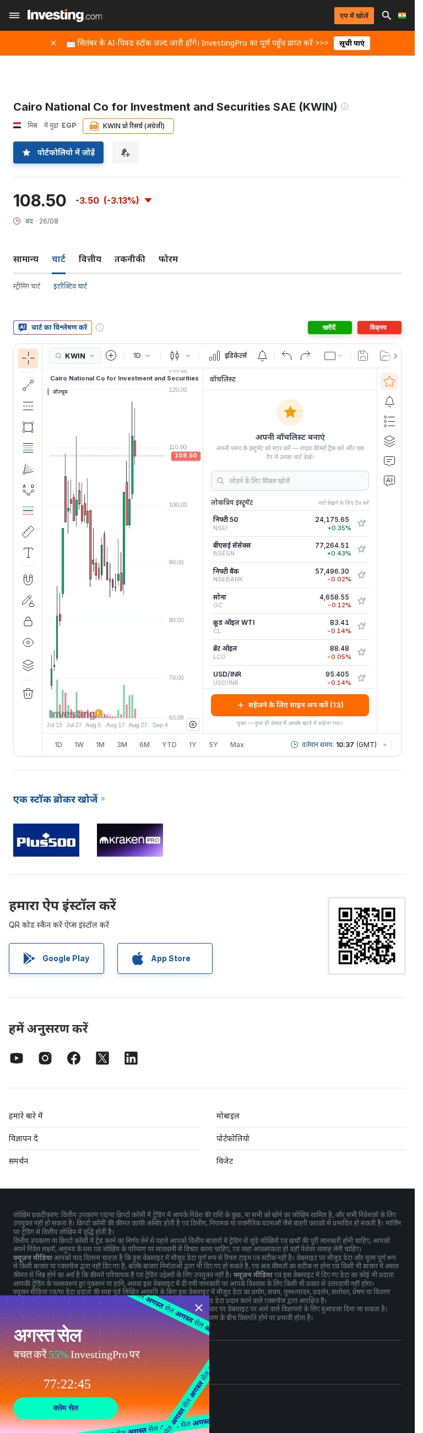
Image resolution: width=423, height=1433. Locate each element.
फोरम (168, 258)
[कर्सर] (28, 358)
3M (122, 744)
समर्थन (18, 1160)
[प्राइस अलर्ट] (262, 355)
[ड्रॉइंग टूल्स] (45, 550)
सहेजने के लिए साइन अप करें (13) (296, 704)
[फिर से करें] (305, 355)
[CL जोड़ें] (361, 626)
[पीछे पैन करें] (123, 704)
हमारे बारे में (26, 1115)
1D (58, 744)
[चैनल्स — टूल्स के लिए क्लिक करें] (28, 406)
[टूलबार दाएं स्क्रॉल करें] (393, 356)
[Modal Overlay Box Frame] (104, 1364)
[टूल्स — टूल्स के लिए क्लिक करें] (28, 532)
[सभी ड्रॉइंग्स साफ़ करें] (28, 694)
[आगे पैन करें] (138, 704)
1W (79, 744)
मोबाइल (228, 1115)
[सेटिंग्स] (192, 724)
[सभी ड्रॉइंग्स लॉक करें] (28, 621)
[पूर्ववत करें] (287, 355)
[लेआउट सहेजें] (363, 355)
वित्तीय (90, 258)
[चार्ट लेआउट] (333, 355)
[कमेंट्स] (389, 461)
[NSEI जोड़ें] (361, 523)
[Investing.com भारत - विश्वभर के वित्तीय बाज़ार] (65, 15)
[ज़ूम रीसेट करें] (152, 704)
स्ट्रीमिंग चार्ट (26, 286)
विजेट (224, 1160)
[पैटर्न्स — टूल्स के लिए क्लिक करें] (28, 490)
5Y (213, 744)
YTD (169, 744)
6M (144, 744)
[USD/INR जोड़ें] (361, 678)
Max (237, 744)
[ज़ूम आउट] (93, 704)
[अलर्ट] (389, 401)
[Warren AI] (389, 480)
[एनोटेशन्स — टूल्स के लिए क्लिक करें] (28, 553)
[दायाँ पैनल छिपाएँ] (199, 550)
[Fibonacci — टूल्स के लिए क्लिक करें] (28, 448)
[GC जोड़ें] (361, 601)
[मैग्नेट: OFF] (28, 580)
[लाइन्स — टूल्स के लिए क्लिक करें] (28, 385)
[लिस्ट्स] (389, 421)
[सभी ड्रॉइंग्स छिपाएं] (28, 642)
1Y (193, 744)
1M (100, 744)
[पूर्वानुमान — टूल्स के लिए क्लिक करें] (28, 511)
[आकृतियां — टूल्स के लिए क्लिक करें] (28, 427)
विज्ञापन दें (23, 1138)
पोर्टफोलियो (233, 1138)
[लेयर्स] (28, 665)
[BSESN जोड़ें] (361, 549)
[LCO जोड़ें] (361, 652)
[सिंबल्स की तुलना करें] (111, 355)
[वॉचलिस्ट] (389, 381)
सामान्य (26, 258)
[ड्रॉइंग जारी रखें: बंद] (28, 601)
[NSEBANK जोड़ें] (361, 575)
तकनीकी (130, 258)
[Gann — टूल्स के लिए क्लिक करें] (28, 469)
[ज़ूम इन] (108, 704)
